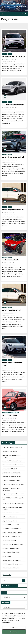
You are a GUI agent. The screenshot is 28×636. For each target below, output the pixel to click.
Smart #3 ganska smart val (13, 210)
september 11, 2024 (9, 160)
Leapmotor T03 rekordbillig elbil (12, 461)
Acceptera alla (14, 632)
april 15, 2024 (8, 262)
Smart (9, 154)
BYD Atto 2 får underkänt (10, 517)
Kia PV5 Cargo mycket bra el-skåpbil (13, 503)
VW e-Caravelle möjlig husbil (11, 568)
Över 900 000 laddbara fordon (12, 476)
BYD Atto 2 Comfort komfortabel (12, 447)
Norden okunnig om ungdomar (12, 560)
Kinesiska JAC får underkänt (11, 513)
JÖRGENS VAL (14, 3)
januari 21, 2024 (8, 313)
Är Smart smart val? (10, 260)
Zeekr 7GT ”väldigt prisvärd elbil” (12, 532)
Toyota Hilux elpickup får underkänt (13, 494)
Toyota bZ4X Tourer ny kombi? (12, 528)
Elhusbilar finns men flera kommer (13, 465)
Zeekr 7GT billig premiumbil (11, 525)
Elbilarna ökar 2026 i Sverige (11, 548)
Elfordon (5, 154)
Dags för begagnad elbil (10, 521)
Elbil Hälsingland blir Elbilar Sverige (13, 564)
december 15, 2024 (9, 107)
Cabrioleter (5, 412)
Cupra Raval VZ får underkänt (11, 552)
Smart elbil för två (9, 415)
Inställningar (14, 628)
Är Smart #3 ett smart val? (13, 105)
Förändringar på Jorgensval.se (12, 472)
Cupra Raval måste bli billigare (11, 480)
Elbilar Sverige (7, 556)
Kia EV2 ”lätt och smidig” (10, 540)
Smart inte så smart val (11, 310)
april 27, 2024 (8, 212)
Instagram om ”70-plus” (10, 469)
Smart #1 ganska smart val (13, 157)
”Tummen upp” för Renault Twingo (13, 544)
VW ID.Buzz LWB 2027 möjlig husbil (13, 484)
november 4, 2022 (9, 418)
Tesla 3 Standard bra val (10, 451)
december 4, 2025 (9, 59)
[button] (22, 14)
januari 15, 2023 (8, 367)
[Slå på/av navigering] (25, 14)
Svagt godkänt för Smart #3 (13, 57)
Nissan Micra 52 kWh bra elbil (11, 536)
